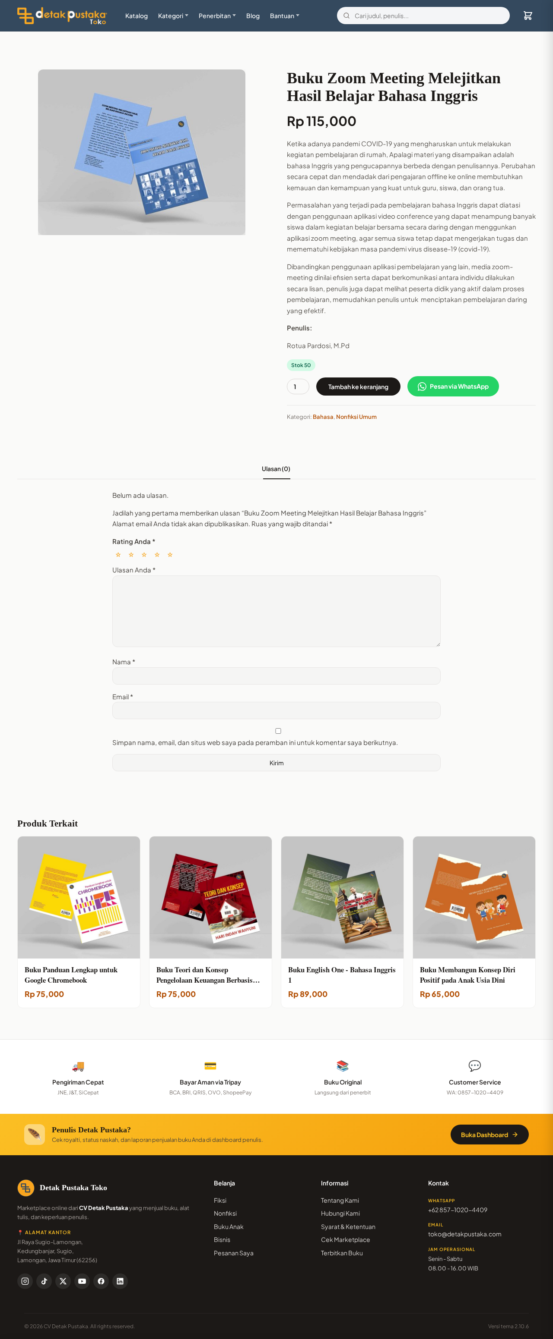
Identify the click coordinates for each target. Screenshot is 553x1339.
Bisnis (222, 1239)
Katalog (136, 15)
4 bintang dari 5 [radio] (157, 554)
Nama (123, 661)
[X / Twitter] (63, 1281)
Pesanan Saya (234, 1253)
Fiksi (220, 1200)
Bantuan (282, 15)
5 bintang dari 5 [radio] (170, 554)
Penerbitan (215, 15)
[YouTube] (82, 1281)
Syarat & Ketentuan (348, 1226)
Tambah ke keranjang (358, 386)
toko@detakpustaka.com (465, 1234)
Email (122, 696)
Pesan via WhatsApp (459, 386)
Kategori (170, 15)
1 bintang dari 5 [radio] (118, 554)
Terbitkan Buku (342, 1253)
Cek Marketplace (345, 1239)
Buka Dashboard (484, 1134)
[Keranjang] (528, 15)
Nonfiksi (225, 1213)
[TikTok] (44, 1281)
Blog (253, 15)
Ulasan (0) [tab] (276, 468)
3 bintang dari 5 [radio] (144, 554)
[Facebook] (101, 1281)
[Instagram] (25, 1281)
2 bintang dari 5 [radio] (131, 554)
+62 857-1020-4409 (457, 1209)
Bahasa (323, 416)
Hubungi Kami (340, 1213)
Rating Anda (134, 541)
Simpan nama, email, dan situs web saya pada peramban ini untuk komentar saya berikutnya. (255, 742)
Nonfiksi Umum (356, 416)
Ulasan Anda (134, 570)
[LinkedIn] (120, 1281)
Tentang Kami (340, 1200)
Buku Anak (229, 1226)
